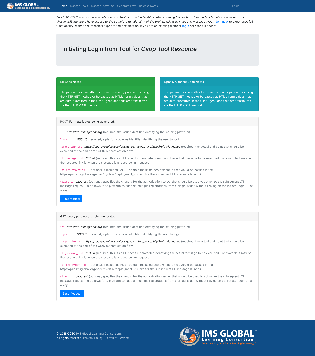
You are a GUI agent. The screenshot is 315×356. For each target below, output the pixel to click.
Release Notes (148, 6)
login (185, 26)
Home (64, 6)
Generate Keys (126, 6)
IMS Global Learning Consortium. (99, 333)
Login (235, 6)
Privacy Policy (93, 338)
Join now (221, 21)
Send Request (72, 293)
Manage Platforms (102, 6)
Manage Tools (79, 6)
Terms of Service (117, 338)
